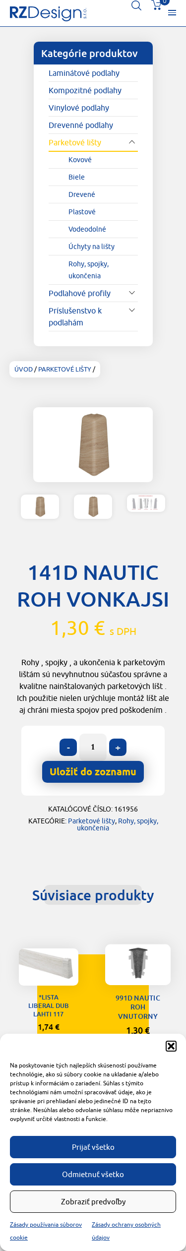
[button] (171, 1046)
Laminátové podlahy (84, 72)
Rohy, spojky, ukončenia (88, 270)
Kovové (80, 160)
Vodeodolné (87, 229)
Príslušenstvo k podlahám (75, 316)
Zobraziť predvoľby (93, 1201)
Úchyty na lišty (91, 246)
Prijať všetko (93, 1147)
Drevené (81, 194)
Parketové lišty (75, 142)
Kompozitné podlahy (85, 90)
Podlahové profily (80, 293)
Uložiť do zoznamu (48, 973)
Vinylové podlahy (79, 107)
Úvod (23, 369)
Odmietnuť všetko (93, 1174)
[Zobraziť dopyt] (156, 7)
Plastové (82, 212)
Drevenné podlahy (81, 125)
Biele (76, 177)
